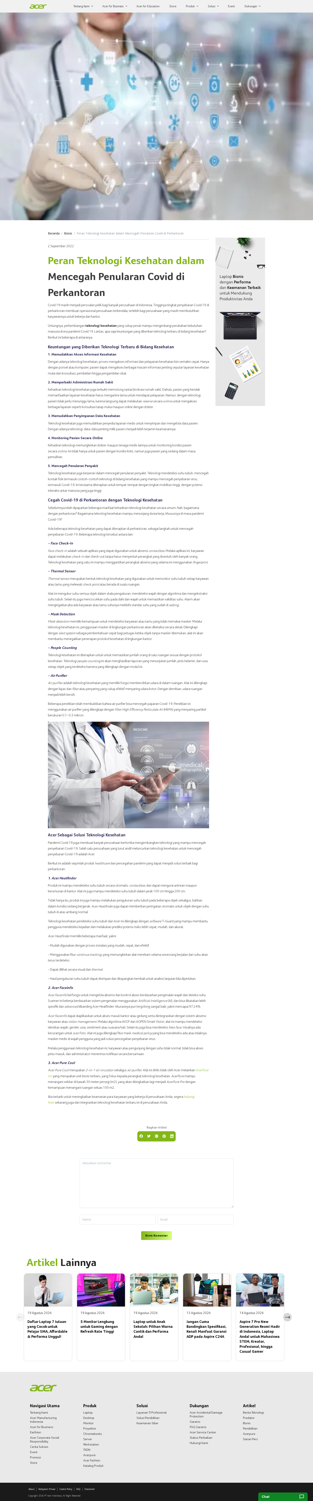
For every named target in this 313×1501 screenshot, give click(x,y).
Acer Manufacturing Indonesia (43, 1420)
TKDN (86, 1450)
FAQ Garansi (198, 1427)
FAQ (78, 1489)
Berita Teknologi (253, 1412)
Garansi (195, 1422)
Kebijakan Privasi (47, 1489)
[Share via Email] (156, 1135)
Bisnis (68, 233)
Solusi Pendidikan (147, 1418)
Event (33, 1452)
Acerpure (89, 1455)
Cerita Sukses (39, 1447)
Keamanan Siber (147, 1423)
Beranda (54, 233)
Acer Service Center (203, 1432)
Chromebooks (92, 1434)
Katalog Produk (93, 1466)
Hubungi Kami (199, 1443)
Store (33, 1463)
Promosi (35, 1457)
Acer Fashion (91, 1460)
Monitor (88, 1423)
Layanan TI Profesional (151, 1412)
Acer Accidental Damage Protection (206, 1414)
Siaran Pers (250, 1439)
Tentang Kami (39, 1412)
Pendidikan (250, 1428)
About (31, 1489)
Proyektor (89, 1428)
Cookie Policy (65, 1489)
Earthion (35, 1432)
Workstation (91, 1444)
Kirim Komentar (156, 1235)
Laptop (88, 1412)
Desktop (88, 1418)
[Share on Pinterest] (164, 1135)
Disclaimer (90, 1489)
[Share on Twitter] (149, 1135)
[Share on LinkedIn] (172, 1135)
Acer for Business (41, 1427)
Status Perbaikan (201, 1438)
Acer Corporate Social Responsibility (44, 1439)
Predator (249, 1418)
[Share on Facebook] (141, 1135)
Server (87, 1439)
